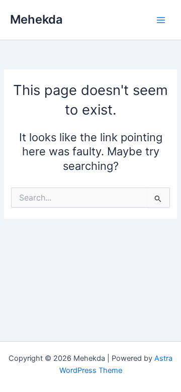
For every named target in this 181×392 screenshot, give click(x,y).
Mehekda (36, 19)
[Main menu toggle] (161, 20)
